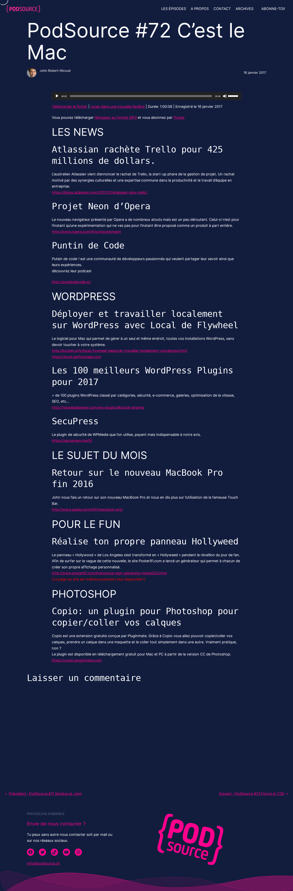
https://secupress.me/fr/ (72, 440)
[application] (146, 96)
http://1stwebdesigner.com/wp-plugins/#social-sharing (98, 407)
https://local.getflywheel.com (76, 357)
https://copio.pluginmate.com (77, 660)
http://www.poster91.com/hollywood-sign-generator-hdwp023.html (109, 573)
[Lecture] (57, 96)
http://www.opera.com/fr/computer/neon (86, 232)
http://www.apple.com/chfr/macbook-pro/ (87, 509)
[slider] (233, 95)
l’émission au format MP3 (116, 117)
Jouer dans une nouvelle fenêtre (117, 106)
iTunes (178, 117)
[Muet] (225, 96)
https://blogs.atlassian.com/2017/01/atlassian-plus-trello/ (99, 192)
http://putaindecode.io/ (71, 282)
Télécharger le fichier (69, 106)
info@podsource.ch (43, 863)
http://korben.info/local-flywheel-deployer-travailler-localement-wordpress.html (119, 351)
